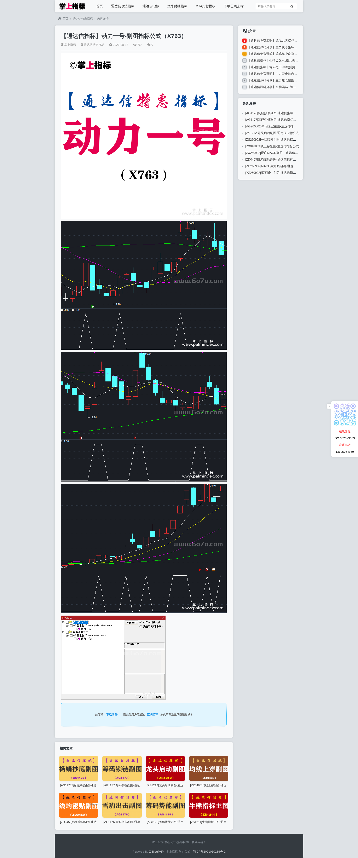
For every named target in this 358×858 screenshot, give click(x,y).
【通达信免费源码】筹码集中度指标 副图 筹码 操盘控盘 (286, 54)
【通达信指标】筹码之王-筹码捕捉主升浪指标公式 (282, 67)
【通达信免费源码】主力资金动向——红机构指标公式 (285, 73)
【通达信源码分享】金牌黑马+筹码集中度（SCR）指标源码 (289, 87)
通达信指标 (151, 6)
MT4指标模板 (205, 6)
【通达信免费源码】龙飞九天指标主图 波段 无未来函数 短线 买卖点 (294, 40)
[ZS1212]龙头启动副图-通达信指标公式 (272, 133)
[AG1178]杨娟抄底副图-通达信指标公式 (272, 113)
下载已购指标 (234, 6)
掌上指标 (70, 44)
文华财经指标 (177, 6)
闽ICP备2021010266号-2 (209, 851)
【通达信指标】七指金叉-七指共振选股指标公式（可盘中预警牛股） (295, 60)
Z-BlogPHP (156, 851)
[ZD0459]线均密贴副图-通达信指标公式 (272, 159)
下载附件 (112, 714)
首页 (99, 6)
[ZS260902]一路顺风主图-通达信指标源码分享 (276, 139)
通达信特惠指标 (83, 18)
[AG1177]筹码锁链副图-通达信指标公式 (272, 119)
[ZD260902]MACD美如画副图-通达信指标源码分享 (280, 166)
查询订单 (152, 714)
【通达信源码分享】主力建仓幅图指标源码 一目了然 (284, 80)
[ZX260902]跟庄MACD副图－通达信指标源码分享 (279, 153)
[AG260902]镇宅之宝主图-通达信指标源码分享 (277, 126)
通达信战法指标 (122, 6)
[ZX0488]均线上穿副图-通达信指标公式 (272, 146)
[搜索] (292, 6)
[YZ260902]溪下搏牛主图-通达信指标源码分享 (276, 172)
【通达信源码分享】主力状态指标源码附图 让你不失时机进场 (290, 47)
